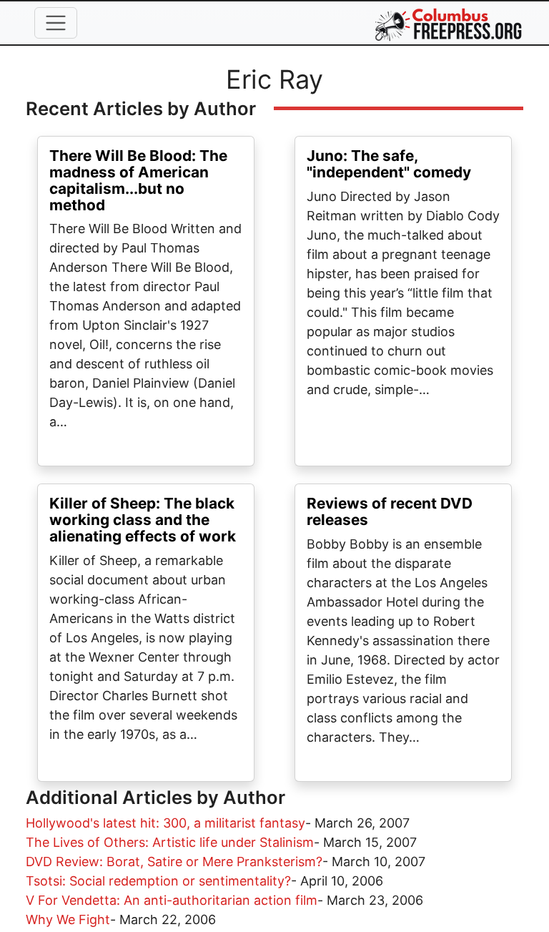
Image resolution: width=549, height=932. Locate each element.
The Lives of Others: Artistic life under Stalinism (170, 842)
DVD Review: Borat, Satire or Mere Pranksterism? (174, 861)
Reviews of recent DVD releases (390, 511)
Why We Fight (68, 919)
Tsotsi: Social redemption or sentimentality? (158, 880)
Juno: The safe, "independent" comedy (389, 164)
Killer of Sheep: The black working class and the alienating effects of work (142, 519)
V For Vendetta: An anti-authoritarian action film (171, 900)
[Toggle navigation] (55, 23)
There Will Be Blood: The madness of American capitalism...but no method (138, 180)
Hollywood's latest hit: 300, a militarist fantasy (165, 822)
